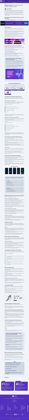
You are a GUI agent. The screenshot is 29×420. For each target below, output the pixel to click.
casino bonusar (7, 268)
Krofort (22, 65)
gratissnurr (20, 273)
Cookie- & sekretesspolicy (2, 408)
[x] (28, 407)
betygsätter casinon (12, 253)
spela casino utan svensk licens (18, 31)
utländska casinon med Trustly (7, 53)
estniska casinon (18, 280)
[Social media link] (5, 384)
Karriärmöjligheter (8, 407)
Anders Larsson (9, 8)
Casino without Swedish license (23, 407)
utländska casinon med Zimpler (14, 53)
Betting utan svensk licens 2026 (23, 408)
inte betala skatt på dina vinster (19, 316)
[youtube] (28, 408)
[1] (10, 148)
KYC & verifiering (15, 408)
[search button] (28, 1)
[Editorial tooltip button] (23, 8)
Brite (17, 204)
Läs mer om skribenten (4, 389)
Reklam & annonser (1, 407)
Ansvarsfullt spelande (15, 407)
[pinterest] (28, 411)
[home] (2, 1)
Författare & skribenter (9, 408)
